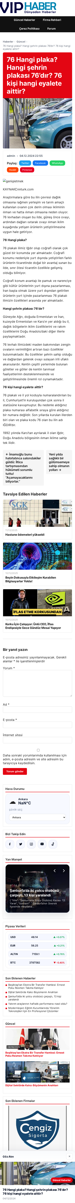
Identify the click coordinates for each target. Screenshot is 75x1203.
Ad (6, 704)
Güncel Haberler (24, 19)
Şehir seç (16, 809)
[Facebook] (9, 844)
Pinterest (27, 169)
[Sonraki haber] (63, 870)
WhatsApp (57, 163)
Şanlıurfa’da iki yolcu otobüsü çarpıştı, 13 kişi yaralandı (34, 998)
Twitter (25, 163)
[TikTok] (52, 844)
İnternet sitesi (12, 735)
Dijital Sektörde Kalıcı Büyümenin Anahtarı (33, 992)
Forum (51, 28)
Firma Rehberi (52, 19)
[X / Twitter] (20, 844)
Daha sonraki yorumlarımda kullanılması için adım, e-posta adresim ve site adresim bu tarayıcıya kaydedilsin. (35, 759)
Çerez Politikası (29, 28)
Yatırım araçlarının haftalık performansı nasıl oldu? (37, 1003)
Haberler (8, 41)
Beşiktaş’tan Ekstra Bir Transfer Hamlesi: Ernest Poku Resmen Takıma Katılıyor (36, 986)
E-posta (10, 720)
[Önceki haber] (55, 870)
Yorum (9, 668)
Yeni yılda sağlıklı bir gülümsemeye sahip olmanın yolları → (59, 462)
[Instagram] (31, 844)
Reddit (12, 169)
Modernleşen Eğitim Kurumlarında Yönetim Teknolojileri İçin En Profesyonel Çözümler (33, 1009)
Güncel (21, 41)
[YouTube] (42, 844)
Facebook (40, 163)
